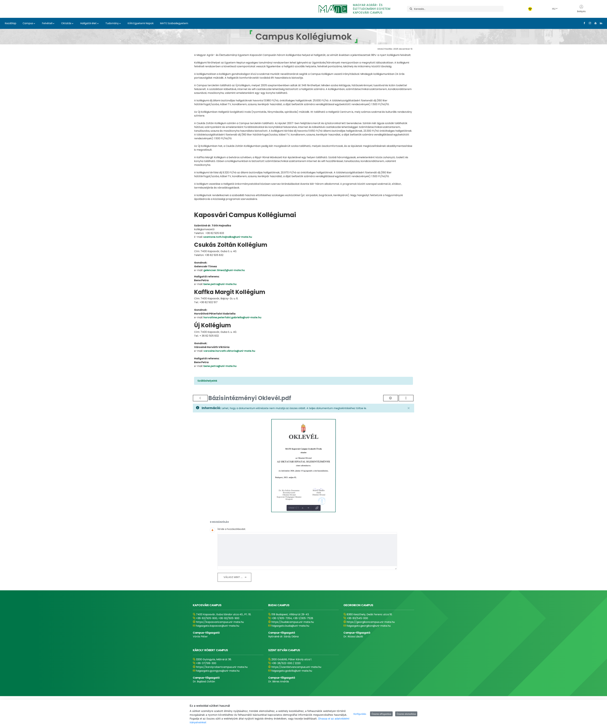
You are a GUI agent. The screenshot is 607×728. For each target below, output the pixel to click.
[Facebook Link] (583, 23)
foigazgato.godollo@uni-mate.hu (291, 671)
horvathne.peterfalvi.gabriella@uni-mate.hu (232, 317)
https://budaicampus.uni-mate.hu (292, 622)
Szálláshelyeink (207, 381)
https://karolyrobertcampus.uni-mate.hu (222, 667)
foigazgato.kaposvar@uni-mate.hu (217, 626)
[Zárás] (408, 408)
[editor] (307, 550)
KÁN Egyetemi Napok (141, 23)
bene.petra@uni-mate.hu (219, 284)
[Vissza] (200, 398)
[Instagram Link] (588, 23)
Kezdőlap (10, 23)
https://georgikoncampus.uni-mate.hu (371, 622)
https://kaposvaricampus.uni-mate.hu (220, 622)
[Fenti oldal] (303, 508)
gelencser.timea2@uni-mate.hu (224, 270)
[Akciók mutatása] (406, 398)
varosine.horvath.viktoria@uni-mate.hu (229, 351)
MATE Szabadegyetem (174, 23)
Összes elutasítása (406, 714)
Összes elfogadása (381, 714)
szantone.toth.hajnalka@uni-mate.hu (227, 237)
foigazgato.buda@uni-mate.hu (290, 626)
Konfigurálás (359, 714)
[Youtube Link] (594, 23)
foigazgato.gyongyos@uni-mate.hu (217, 671)
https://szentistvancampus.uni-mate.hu (296, 667)
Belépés (581, 11)
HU (553, 9)
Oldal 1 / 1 (293, 507)
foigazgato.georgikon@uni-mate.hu (369, 626)
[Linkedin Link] (599, 23)
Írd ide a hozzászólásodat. (232, 529)
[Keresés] (411, 9)
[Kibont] (317, 508)
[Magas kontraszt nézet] (530, 9)
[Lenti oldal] (308, 508)
